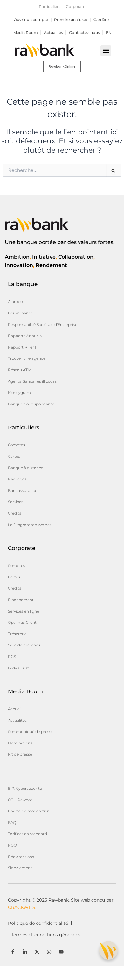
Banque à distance (25, 467)
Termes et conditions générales (45, 935)
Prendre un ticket (70, 20)
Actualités (53, 32)
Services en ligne (23, 611)
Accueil (15, 708)
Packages (17, 479)
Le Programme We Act (29, 524)
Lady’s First (18, 668)
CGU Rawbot (20, 799)
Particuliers (49, 6)
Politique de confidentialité (38, 923)
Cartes (14, 456)
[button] (105, 50)
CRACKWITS (21, 907)
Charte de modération (29, 811)
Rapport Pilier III (23, 347)
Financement (21, 599)
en (109, 32)
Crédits (14, 513)
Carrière (101, 20)
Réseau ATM (19, 369)
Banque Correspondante (31, 404)
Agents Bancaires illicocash (33, 381)
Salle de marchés (24, 645)
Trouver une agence (26, 358)
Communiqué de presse (30, 731)
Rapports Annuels (25, 335)
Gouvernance (20, 313)
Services (15, 501)
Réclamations (21, 856)
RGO (12, 845)
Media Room (25, 32)
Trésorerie (17, 633)
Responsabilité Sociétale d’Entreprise (42, 324)
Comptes (16, 444)
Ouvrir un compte (31, 20)
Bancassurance (22, 490)
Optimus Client (22, 622)
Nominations (20, 743)
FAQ (12, 822)
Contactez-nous (84, 32)
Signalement (20, 867)
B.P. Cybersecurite (25, 788)
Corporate (75, 6)
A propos (16, 301)
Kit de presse (20, 754)
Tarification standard (27, 833)
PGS (12, 656)
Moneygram (19, 392)
